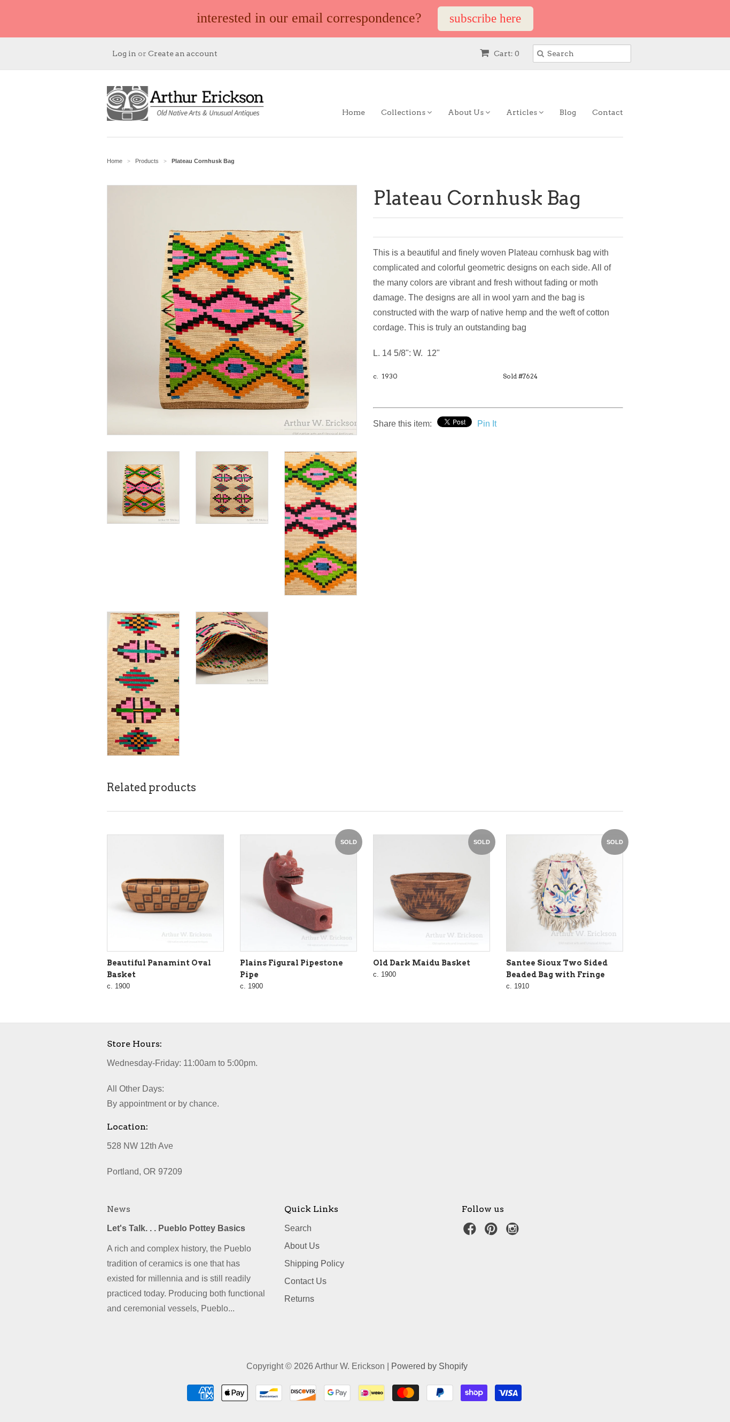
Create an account (183, 53)
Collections (404, 112)
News (118, 1209)
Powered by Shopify (429, 1366)
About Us (466, 112)
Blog (568, 112)
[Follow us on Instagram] (514, 1232)
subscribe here (485, 18)
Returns (299, 1298)
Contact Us (305, 1281)
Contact (607, 112)
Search (298, 1228)
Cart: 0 (505, 53)
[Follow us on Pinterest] (493, 1232)
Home (353, 112)
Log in (124, 53)
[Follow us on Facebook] (471, 1232)
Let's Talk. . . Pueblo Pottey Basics (176, 1228)
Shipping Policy (314, 1263)
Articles (522, 112)
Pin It (486, 423)
